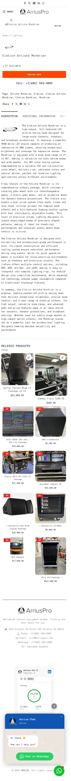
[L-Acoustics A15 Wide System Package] (18, 508)
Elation (38, 94)
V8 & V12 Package (50, 577)
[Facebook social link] (25, 3)
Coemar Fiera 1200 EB (51, 399)
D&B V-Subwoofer (50, 440)
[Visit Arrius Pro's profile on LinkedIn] (19, 671)
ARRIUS (25, 768)
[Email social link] (34, 3)
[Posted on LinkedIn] (50, 672)
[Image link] (34, 610)
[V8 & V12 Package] (50, 556)
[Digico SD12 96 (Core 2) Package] (18, 462)
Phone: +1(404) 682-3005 (36, 633)
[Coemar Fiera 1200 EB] (51, 374)
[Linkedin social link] (39, 3)
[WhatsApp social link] (43, 3)
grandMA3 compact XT (51, 484)
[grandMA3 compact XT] (50, 466)
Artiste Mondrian (21, 94)
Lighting (17, 35)
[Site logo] (34, 11)
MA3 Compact (18, 557)
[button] (29, 357)
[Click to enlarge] (11, 20)
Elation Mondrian (26, 97)
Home (5, 35)
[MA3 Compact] (18, 545)
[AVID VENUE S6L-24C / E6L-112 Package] (18, 421)
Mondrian (44, 97)
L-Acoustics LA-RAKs (51, 526)
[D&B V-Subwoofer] (50, 421)
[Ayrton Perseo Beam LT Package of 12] (17, 369)
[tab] (9, 115)
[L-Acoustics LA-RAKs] (50, 508)
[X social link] (29, 3)
